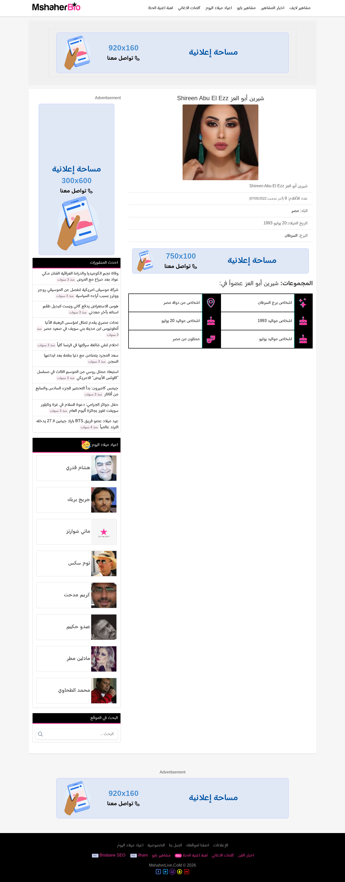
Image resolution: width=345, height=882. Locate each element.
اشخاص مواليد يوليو (275, 339)
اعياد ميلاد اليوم (219, 8)
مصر (295, 211)
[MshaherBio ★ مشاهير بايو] (56, 8)
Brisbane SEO (112, 855)
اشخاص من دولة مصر (181, 303)
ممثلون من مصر (186, 339)
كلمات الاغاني (189, 8)
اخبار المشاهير (272, 8)
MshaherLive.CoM (165, 866)
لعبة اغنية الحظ (160, 8)
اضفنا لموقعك (197, 845)
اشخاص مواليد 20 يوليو (180, 321)
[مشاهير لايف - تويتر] (165, 872)
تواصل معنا (121, 58)
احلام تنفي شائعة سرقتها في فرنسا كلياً (87, 345)
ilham (143, 855)
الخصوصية (156, 845)
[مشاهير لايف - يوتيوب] (187, 872)
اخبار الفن (246, 855)
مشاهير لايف (300, 8)
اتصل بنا (175, 845)
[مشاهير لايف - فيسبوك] (158, 872)
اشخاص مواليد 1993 (275, 321)
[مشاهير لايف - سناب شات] (180, 872)
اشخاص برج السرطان (275, 303)
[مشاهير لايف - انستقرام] (172, 872)
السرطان (291, 236)
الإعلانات (220, 845)
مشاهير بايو (246, 8)
